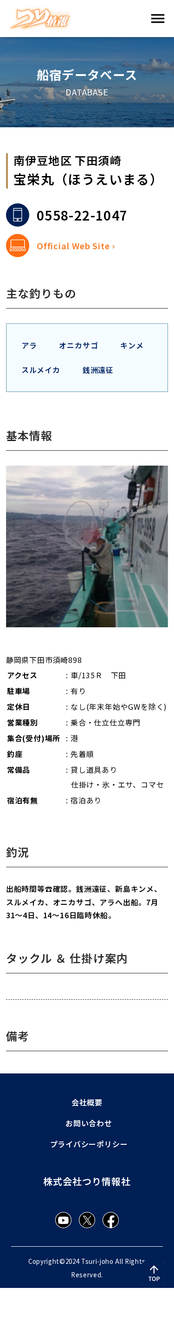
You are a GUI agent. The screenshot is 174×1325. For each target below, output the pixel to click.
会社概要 (87, 1102)
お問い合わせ (88, 1123)
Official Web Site (73, 246)
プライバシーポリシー (89, 1143)
